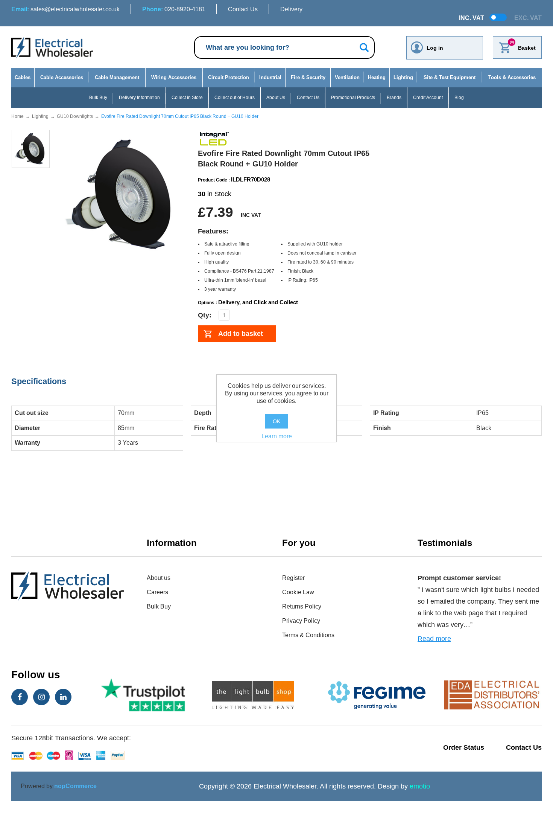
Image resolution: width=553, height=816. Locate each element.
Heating (377, 77)
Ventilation (347, 77)
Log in (435, 48)
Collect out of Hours (234, 97)
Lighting (403, 77)
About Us (275, 97)
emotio (420, 786)
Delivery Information (139, 97)
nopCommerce (75, 786)
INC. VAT (471, 18)
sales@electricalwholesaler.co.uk (65, 9)
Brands (394, 97)
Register (293, 578)
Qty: (204, 315)
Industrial (270, 77)
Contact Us (243, 9)
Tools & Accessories (512, 77)
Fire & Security (308, 77)
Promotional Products (353, 97)
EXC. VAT (528, 18)
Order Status (463, 747)
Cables (22, 77)
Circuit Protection (228, 77)
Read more (434, 638)
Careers (157, 592)
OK (276, 421)
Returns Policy (301, 606)
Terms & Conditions (308, 635)
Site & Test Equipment (450, 77)
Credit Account (428, 97)
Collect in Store (187, 97)
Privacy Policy (301, 621)
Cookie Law (298, 592)
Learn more (276, 436)
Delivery (291, 9)
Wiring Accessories (173, 77)
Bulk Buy (98, 97)
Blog (459, 97)
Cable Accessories (61, 77)
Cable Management (117, 77)
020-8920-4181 (173, 9)
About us (158, 578)
